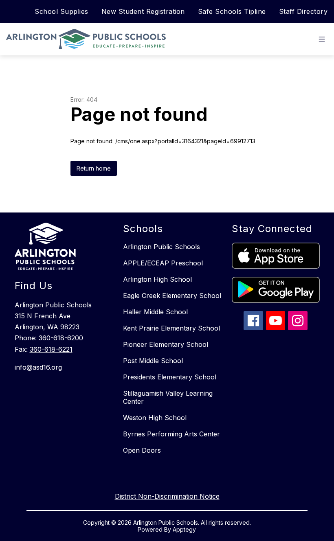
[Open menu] (322, 39)
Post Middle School (153, 361)
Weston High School (155, 418)
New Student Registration (143, 11)
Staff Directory (303, 11)
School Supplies (61, 11)
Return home (94, 168)
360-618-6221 (51, 349)
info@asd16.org (38, 367)
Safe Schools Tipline (232, 11)
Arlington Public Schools (161, 247)
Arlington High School (157, 279)
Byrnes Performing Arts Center (171, 434)
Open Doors (142, 450)
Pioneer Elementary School (165, 344)
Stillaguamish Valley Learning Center (168, 397)
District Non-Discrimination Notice (167, 496)
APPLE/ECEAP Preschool (163, 263)
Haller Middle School (155, 312)
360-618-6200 (61, 338)
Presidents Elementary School (169, 377)
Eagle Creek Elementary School (172, 295)
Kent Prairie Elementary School (171, 328)
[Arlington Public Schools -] (88, 39)
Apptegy (184, 529)
